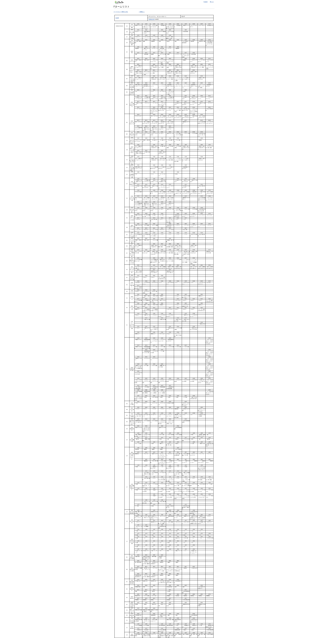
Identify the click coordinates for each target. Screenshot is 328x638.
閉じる (212, 1)
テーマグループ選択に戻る (121, 11)
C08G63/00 (151, 19)
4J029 (117, 18)
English (206, 1)
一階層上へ (142, 11)
